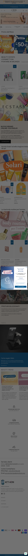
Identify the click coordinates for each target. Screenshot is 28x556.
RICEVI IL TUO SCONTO (21, 286)
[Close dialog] (26, 267)
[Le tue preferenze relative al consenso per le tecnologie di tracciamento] (25, 553)
